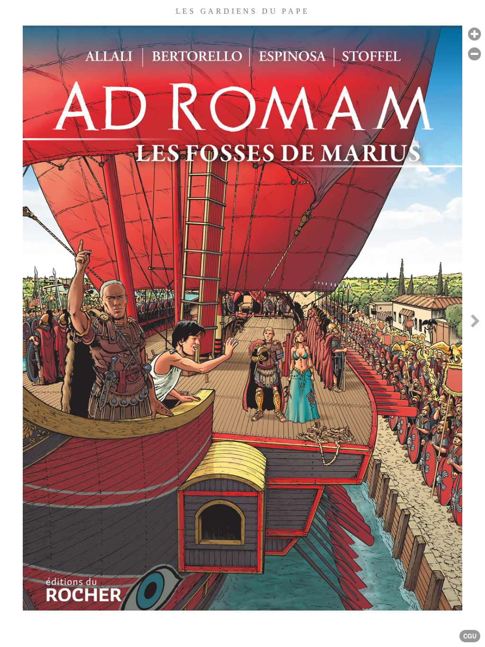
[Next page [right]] (475, 323)
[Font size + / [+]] (474, 34)
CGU (469, 636)
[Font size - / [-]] (474, 54)
